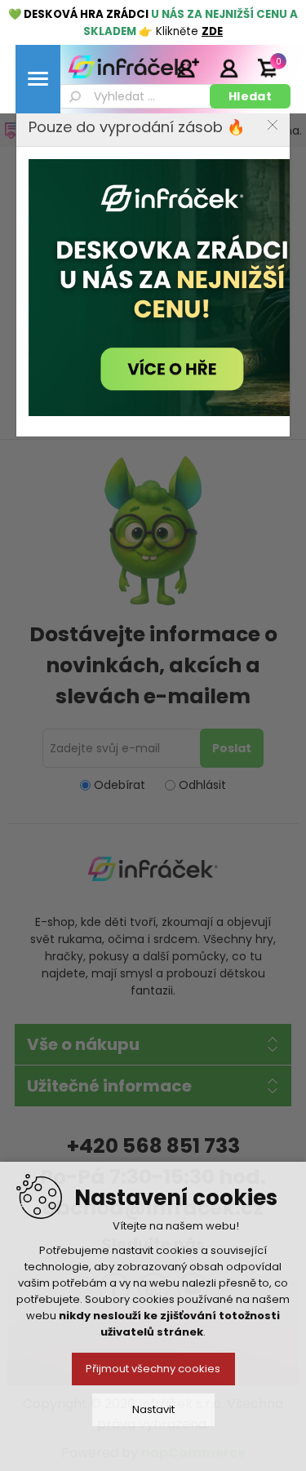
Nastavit (153, 1409)
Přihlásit (228, 67)
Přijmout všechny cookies (153, 1368)
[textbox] (133, 96)
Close (272, 125)
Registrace (187, 67)
